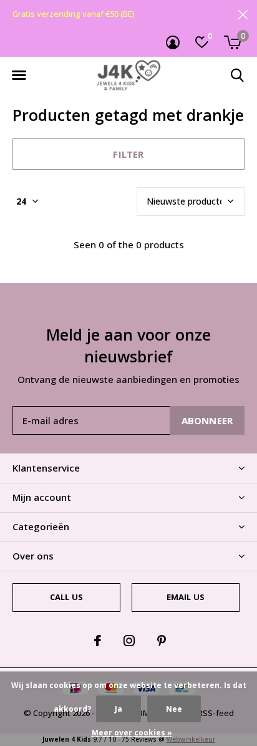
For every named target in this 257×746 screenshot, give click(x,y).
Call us (66, 597)
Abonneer (207, 420)
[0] (232, 42)
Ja (118, 709)
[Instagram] (129, 640)
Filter (128, 154)
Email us (186, 597)
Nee (174, 709)
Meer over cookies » (132, 732)
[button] (18, 75)
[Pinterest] (161, 640)
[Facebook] (97, 640)
